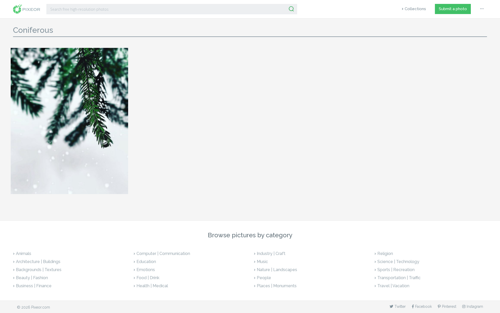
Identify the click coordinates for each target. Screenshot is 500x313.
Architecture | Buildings (38, 261)
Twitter (400, 306)
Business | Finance (34, 285)
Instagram (475, 306)
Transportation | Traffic (399, 277)
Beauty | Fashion (32, 277)
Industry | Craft (271, 253)
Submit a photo (453, 9)
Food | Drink (147, 277)
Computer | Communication (163, 253)
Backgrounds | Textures (38, 269)
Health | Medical (152, 285)
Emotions (145, 269)
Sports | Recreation (396, 269)
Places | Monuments (277, 285)
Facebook (423, 306)
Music (262, 261)
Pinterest (449, 306)
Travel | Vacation (393, 285)
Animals (23, 253)
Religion (385, 253)
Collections (415, 9)
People (264, 277)
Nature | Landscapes (277, 269)
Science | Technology (398, 261)
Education (146, 261)
